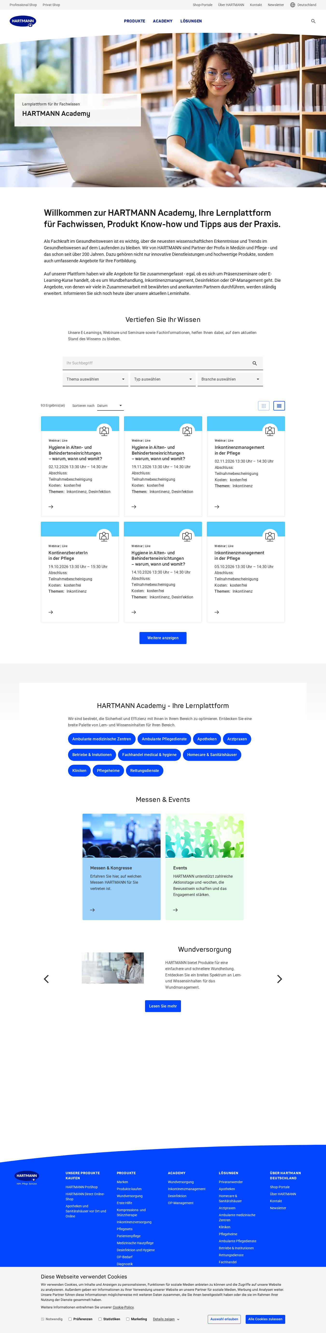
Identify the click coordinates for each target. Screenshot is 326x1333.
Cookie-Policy (123, 1307)
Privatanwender (231, 1182)
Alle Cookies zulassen (265, 1319)
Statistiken (111, 1319)
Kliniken (79, 770)
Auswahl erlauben (224, 1319)
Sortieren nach (83, 406)
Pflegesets (124, 1229)
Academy (163, 21)
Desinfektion (177, 1196)
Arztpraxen (237, 739)
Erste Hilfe (124, 1203)
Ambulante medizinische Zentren (101, 739)
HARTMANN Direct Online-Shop (85, 1196)
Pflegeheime (108, 770)
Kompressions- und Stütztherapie (131, 1212)
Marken (122, 1182)
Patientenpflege (128, 1236)
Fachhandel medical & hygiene (149, 754)
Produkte (134, 21)
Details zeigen (164, 1319)
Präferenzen (82, 1319)
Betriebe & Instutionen (92, 754)
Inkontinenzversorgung (134, 1222)
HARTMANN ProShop (82, 1187)
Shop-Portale (202, 5)
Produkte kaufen (129, 1189)
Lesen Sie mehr (163, 1006)
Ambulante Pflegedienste (164, 739)
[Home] (23, 21)
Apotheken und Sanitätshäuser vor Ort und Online (86, 1211)
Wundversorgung (130, 1196)
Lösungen (191, 21)
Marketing (139, 1319)
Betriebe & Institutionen (236, 1248)
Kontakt (256, 5)
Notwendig (54, 1319)
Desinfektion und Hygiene (136, 1250)
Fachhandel (227, 1262)
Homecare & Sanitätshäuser (212, 754)
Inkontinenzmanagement (187, 1189)
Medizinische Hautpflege (135, 1243)
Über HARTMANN (231, 5)
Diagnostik (125, 1264)
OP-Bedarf (124, 1257)
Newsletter (276, 5)
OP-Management (181, 1203)
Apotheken (206, 739)
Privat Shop (51, 5)
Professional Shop (23, 5)
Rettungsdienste (144, 770)
